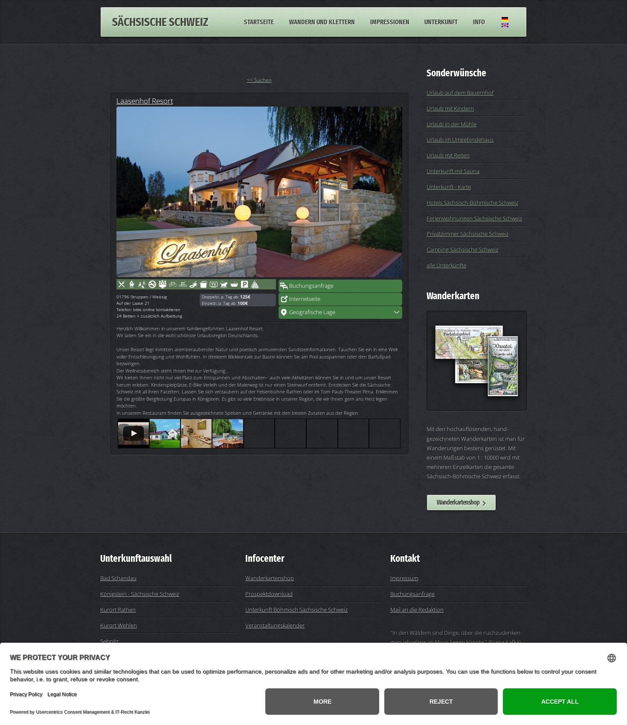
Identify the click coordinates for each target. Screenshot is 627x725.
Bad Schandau (118, 578)
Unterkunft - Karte (449, 187)
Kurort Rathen (118, 609)
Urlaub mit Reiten (448, 155)
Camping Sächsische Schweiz (462, 249)
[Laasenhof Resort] (259, 192)
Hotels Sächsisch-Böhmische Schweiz (472, 202)
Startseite (259, 22)
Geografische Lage (312, 312)
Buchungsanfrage (311, 285)
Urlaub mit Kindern (450, 108)
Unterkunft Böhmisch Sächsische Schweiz (296, 609)
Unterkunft (441, 22)
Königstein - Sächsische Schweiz (139, 594)
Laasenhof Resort (144, 100)
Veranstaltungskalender (275, 625)
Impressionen (389, 22)
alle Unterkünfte (446, 265)
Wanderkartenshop (458, 502)
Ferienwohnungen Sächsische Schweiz (474, 218)
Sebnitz (109, 641)
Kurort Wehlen (118, 625)
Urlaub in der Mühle (451, 124)
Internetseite (304, 299)
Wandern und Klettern (322, 22)
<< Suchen (259, 80)
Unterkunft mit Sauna (453, 171)
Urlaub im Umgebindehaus (460, 139)
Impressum (404, 578)
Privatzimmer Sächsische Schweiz (467, 233)
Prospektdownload (269, 594)
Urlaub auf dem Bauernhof (460, 92)
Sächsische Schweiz (160, 22)
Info (479, 22)
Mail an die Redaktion (417, 609)
